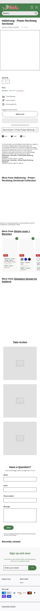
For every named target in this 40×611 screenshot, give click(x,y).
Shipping (4, 109)
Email (5, 486)
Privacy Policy (32, 533)
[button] (20, 120)
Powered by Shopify (9, 606)
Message (7, 507)
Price (4, 88)
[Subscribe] (32, 567)
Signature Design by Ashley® (10, 27)
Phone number (9, 496)
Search (21, 582)
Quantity (5, 78)
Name (6, 475)
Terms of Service (9, 535)
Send (8, 528)
